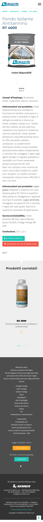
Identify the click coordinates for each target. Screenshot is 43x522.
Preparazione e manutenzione (21, 414)
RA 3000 (21, 321)
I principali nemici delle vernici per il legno (21, 376)
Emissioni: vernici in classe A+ (21, 425)
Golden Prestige (21, 392)
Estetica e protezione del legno (22, 370)
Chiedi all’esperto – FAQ (21, 433)
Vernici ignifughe (22, 400)
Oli (22, 412)
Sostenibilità (21, 419)
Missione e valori (21, 367)
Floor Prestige (22, 389)
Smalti (21, 409)
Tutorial (21, 381)
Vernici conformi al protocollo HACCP (21, 430)
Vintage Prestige (21, 386)
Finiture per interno (21, 406)
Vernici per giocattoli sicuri (21, 428)
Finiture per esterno (21, 403)
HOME (5, 11)
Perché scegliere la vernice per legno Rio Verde (21, 373)
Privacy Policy (16, 510)
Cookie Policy (27, 510)
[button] (39, 4)
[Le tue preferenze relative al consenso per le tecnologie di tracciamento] (39, 518)
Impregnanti (21, 397)
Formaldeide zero (21, 422)
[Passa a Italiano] (21, 465)
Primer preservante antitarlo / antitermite (22, 325)
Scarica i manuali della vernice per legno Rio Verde (21, 379)
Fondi (24, 11)
